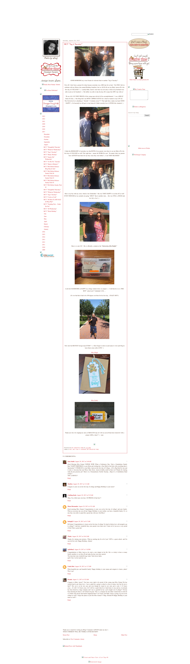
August (46, 144)
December (47, 134)
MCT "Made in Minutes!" (51, 164)
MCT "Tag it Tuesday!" (50, 152)
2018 (43, 129)
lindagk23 (71, 521)
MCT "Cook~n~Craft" (50, 197)
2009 (43, 250)
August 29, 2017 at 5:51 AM (87, 506)
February (46, 227)
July (45, 214)
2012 (43, 242)
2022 (43, 119)
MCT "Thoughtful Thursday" (52, 147)
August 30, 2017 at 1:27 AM (83, 566)
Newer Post (66, 635)
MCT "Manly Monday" (50, 154)
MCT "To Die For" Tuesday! (52, 162)
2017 (43, 132)
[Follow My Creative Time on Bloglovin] (139, 107)
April (45, 221)
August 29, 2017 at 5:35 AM (85, 495)
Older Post (124, 635)
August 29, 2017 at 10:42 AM (80, 536)
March (46, 224)
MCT (70, 449)
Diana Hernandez (73, 506)
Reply (69, 478)
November (47, 137)
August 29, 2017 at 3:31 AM (81, 484)
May (45, 219)
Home (95, 635)
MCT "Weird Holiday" (50, 211)
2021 (43, 121)
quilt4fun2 (71, 549)
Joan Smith (71, 461)
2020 (43, 124)
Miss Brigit (94, 352)
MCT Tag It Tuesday (79, 449)
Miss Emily (94, 400)
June (45, 216)
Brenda (70, 579)
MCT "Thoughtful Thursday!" (52, 190)
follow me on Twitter (144, 148)
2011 (43, 245)
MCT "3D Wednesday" (50, 209)
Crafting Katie (72, 495)
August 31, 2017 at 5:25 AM (81, 579)
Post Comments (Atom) (77, 639)
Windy (70, 536)
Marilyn (70, 484)
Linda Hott (71, 566)
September (47, 142)
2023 (43, 116)
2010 (43, 247)
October (46, 139)
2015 (43, 234)
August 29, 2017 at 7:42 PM (82, 549)
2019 (43, 126)
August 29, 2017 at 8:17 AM (82, 521)
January (46, 229)
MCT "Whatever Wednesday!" (52, 150)
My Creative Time (93, 449)
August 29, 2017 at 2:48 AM (83, 461)
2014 (43, 237)
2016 (43, 232)
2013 (43, 239)
